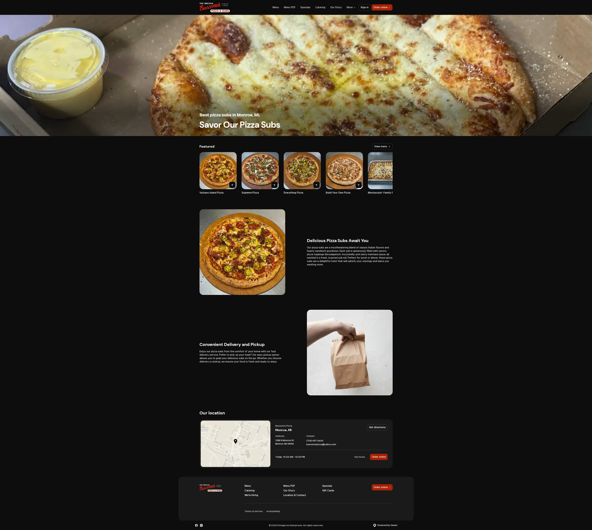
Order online (379, 456)
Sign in (365, 7)
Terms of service (254, 511)
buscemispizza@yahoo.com (321, 444)
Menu (276, 7)
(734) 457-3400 (314, 440)
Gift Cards (328, 490)
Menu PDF (289, 7)
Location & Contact (294, 495)
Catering (320, 7)
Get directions (377, 427)
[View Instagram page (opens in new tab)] (201, 525)
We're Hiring (251, 495)
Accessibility (273, 511)
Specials (305, 7)
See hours (359, 457)
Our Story (336, 7)
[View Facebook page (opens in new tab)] (196, 525)
